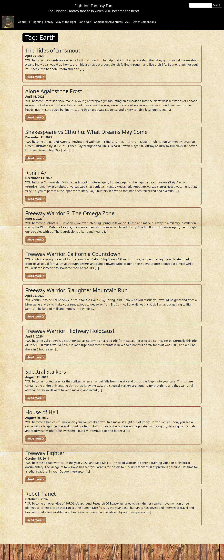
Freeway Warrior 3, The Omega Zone (70, 213)
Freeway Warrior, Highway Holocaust (70, 330)
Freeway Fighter (44, 452)
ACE (127, 22)
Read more (34, 77)
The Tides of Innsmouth (54, 50)
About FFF (24, 22)
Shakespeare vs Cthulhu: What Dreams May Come (86, 131)
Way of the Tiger (66, 22)
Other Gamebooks (144, 22)
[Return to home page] (8, 22)
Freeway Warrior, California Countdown (73, 253)
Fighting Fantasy (43, 22)
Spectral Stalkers (45, 371)
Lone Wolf (85, 22)
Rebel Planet (40, 493)
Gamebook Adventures (108, 22)
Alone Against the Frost (53, 91)
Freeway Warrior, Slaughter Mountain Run (76, 290)
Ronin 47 (36, 172)
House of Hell (41, 412)
